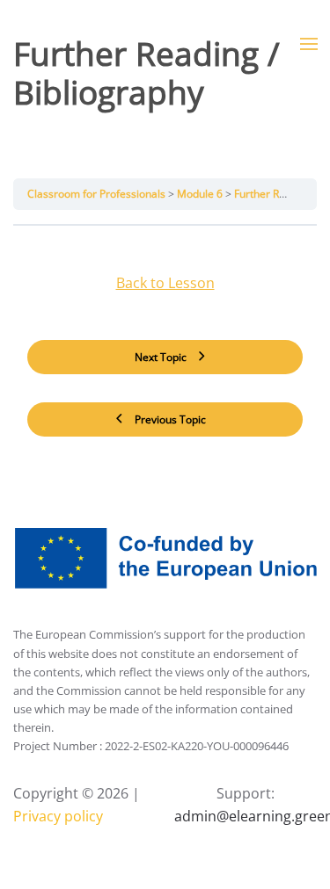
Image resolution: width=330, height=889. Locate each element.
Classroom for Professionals (97, 193)
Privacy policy (58, 816)
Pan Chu (93, 136)
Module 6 (201, 193)
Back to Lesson (165, 283)
